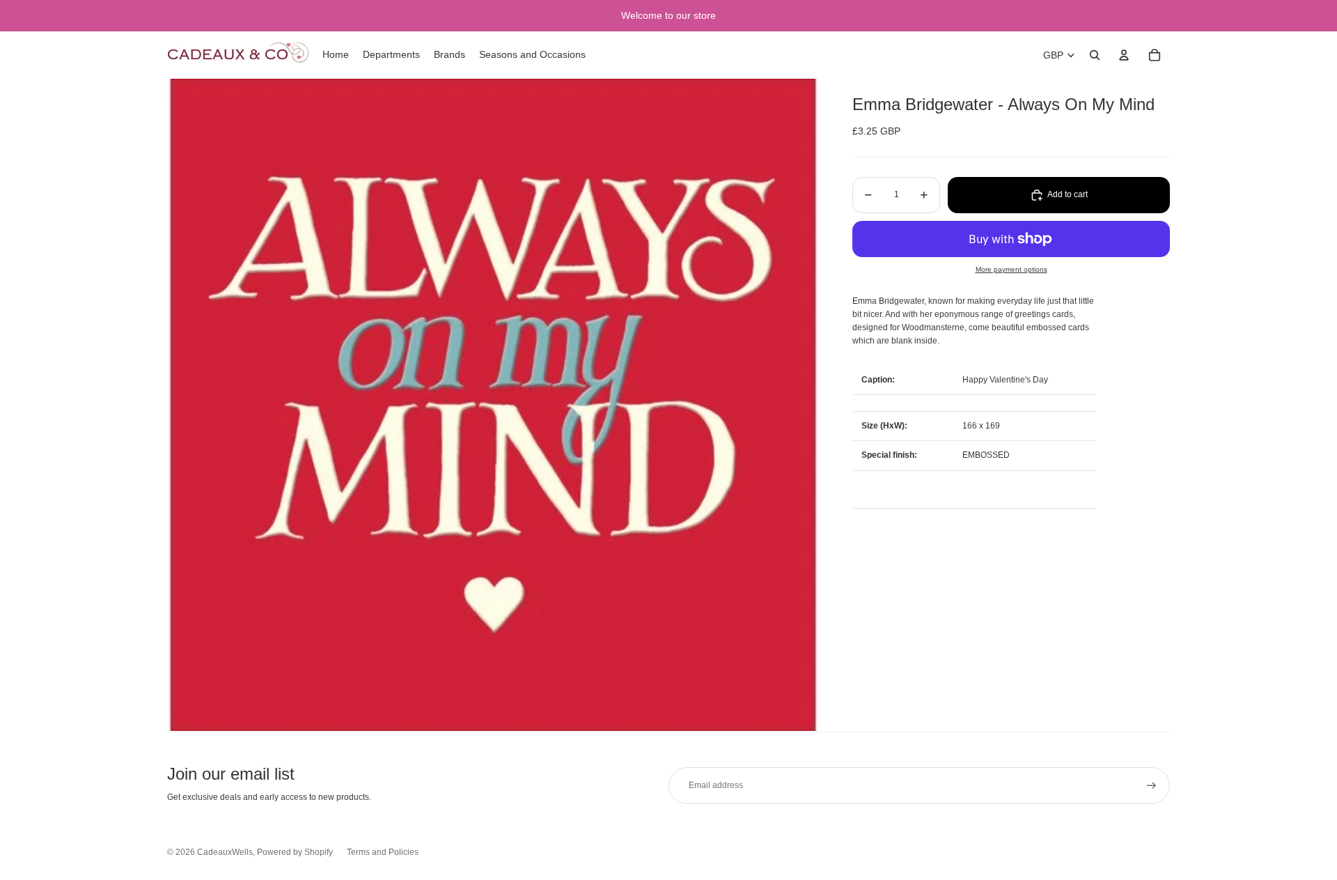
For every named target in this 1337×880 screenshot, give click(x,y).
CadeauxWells (225, 852)
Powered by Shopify (295, 852)
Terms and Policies (383, 852)
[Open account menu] (1124, 55)
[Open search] (1094, 55)
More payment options (1011, 269)
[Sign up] (1151, 785)
